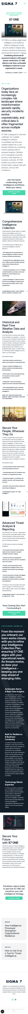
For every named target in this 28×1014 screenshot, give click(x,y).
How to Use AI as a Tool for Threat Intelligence (13, 953)
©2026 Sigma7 (6, 1009)
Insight (7, 922)
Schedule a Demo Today (14, 72)
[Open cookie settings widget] (2, 1011)
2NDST (14, 1011)
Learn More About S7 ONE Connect (11, 492)
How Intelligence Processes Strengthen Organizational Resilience (13, 930)
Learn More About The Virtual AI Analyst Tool (13, 595)
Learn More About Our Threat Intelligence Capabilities (13, 292)
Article (8, 947)
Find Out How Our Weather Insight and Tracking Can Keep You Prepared (13, 397)
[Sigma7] (9, 3)
